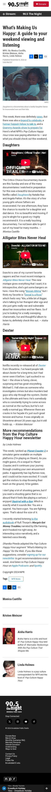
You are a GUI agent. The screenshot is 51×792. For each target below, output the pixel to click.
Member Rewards (13, 742)
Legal (7, 758)
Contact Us (10, 754)
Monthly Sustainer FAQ (15, 740)
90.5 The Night (32, 13)
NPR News (16, 579)
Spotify (38, 565)
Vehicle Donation (12, 745)
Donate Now (10, 736)
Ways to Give (10, 749)
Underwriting (10, 747)
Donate (42, 4)
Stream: (10, 13)
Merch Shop (10, 738)
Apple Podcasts (20, 565)
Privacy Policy (11, 756)
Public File (9, 760)
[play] (4, 788)
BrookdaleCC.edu (12, 763)
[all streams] (47, 788)
